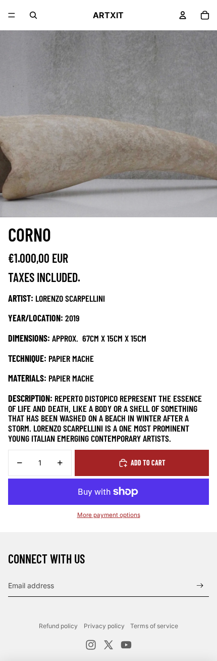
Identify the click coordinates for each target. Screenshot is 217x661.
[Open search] (33, 15)
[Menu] (11, 15)
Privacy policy (104, 626)
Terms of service (154, 626)
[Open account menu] (183, 15)
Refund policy (58, 626)
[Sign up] (200, 585)
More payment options (108, 514)
